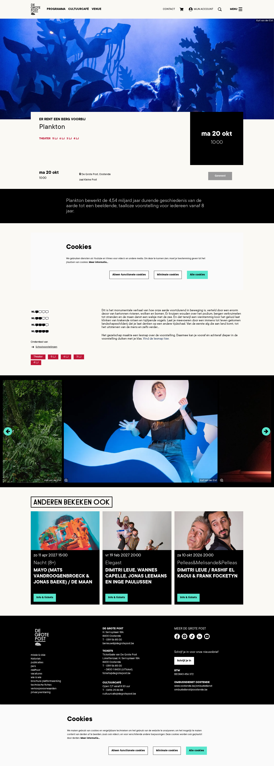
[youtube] (207, 636)
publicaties (37, 662)
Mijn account (203, 9)
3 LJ (69, 138)
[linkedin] (199, 636)
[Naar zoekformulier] (220, 9)
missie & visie (38, 655)
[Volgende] (266, 431)
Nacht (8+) (45, 563)
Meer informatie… (98, 262)
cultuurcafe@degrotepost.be (119, 694)
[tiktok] (192, 636)
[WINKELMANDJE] (182, 9)
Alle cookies (197, 274)
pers (33, 666)
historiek (36, 658)
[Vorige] (8, 431)
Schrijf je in (184, 660)
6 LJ (62, 138)
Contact (169, 9)
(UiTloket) (127, 669)
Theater (45, 138)
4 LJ (76, 138)
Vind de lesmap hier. (156, 338)
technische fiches (41, 685)
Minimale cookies (168, 274)
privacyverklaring (41, 692)
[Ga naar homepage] (35, 9)
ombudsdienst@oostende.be (190, 689)
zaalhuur (35, 670)
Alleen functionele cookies (129, 274)
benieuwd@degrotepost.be (118, 643)
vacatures (36, 673)
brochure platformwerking (46, 681)
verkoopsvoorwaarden (43, 688)
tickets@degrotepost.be (116, 673)
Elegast (113, 563)
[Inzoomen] (66, 480)
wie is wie (36, 677)
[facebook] (177, 636)
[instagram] (184, 636)
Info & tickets (44, 597)
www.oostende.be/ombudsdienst (193, 686)
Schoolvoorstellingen (46, 347)
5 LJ (55, 138)
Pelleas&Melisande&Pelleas (207, 563)
